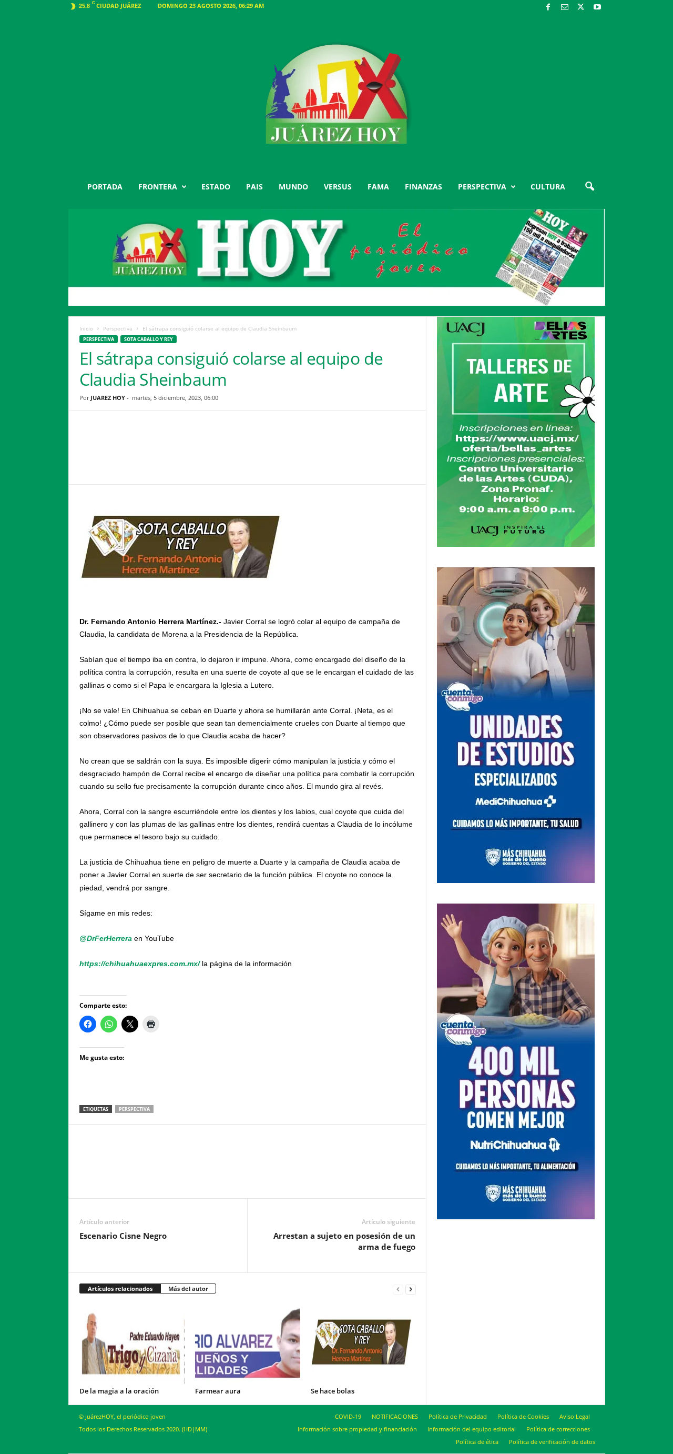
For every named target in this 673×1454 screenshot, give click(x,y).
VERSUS (338, 187)
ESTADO (215, 187)
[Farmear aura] (247, 1344)
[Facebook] (548, 7)
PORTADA (105, 187)
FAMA (378, 187)
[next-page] (410, 1289)
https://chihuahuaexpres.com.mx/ (139, 963)
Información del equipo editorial (471, 1429)
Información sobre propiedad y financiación (357, 1429)
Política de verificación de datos (552, 1442)
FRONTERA (157, 187)
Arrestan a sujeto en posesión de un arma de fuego (344, 1241)
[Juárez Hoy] (336, 94)
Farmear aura (218, 1391)
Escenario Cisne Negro (123, 1235)
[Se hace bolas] (363, 1344)
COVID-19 (348, 1416)
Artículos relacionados (120, 1288)
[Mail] (564, 7)
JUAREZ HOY (107, 398)
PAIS (254, 187)
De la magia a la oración (119, 1391)
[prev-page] (398, 1289)
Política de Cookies (523, 1416)
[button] (589, 186)
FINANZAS (423, 187)
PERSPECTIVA (482, 187)
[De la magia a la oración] (132, 1344)
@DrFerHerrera (105, 938)
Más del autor (188, 1288)
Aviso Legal (574, 1416)
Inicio (86, 328)
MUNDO (293, 187)
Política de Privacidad (458, 1416)
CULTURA (548, 187)
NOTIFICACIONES (395, 1416)
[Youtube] (597, 7)
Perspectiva (117, 328)
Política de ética (477, 1442)
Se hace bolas (332, 1391)
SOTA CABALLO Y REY (148, 339)
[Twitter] (581, 7)
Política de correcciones (558, 1429)
